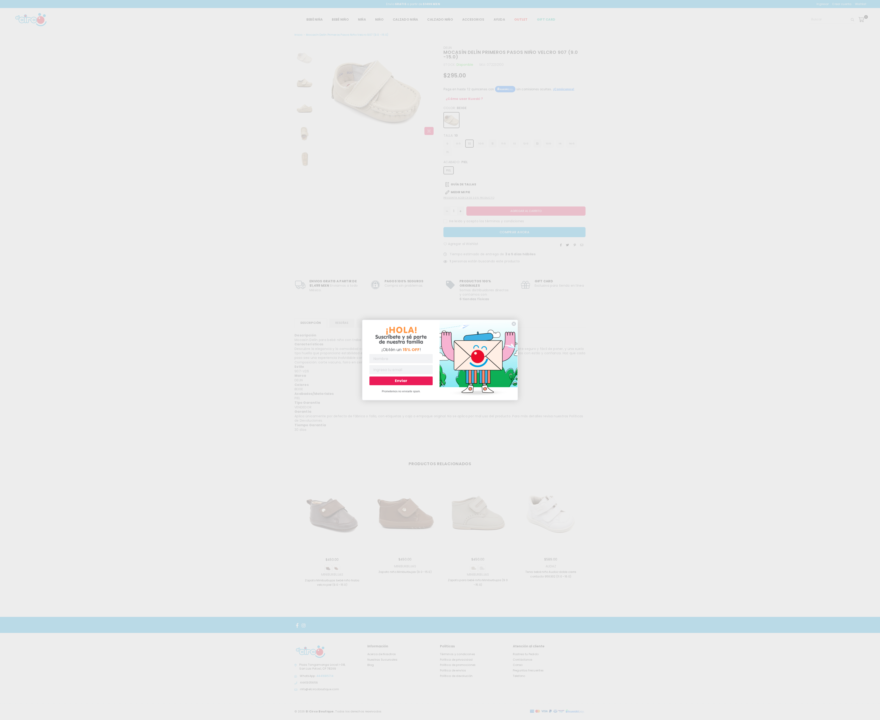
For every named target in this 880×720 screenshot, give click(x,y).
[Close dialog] (514, 324)
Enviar (401, 380)
